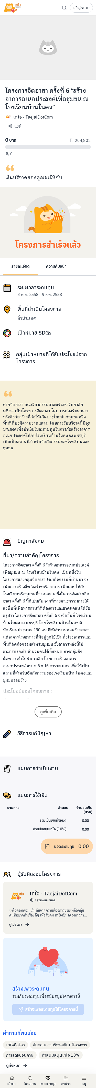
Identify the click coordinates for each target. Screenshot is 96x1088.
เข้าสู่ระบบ (81, 7)
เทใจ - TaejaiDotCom (33, 117)
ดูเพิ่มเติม (48, 711)
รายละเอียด (20, 266)
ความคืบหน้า (56, 266)
